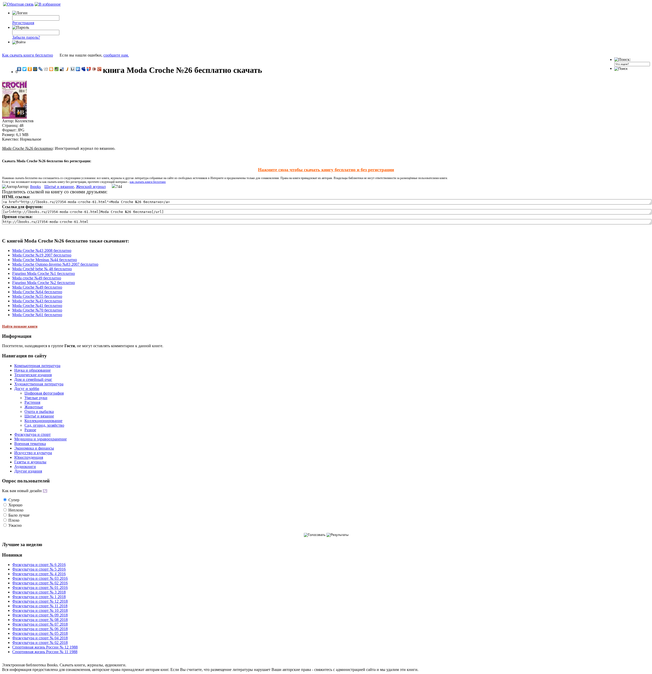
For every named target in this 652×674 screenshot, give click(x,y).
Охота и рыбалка (39, 411)
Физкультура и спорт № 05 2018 (40, 633)
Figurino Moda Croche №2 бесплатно (43, 282)
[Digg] (46, 69)
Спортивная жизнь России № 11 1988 (44, 652)
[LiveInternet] (72, 69)
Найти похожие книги (19, 326)
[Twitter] (24, 69)
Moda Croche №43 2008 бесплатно (41, 250)
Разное (30, 430)
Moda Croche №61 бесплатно (37, 315)
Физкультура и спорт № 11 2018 (39, 606)
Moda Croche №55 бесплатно (37, 296)
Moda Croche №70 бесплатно (37, 310)
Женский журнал (91, 186)
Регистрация (23, 23)
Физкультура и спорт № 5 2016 (39, 569)
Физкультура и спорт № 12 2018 (40, 601)
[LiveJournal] (40, 69)
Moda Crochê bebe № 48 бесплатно (42, 269)
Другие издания (28, 471)
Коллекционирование (43, 421)
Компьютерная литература (37, 365)
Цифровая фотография (44, 393)
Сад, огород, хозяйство (44, 425)
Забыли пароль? (26, 37)
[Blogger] (51, 69)
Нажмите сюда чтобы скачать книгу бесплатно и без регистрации (326, 169)
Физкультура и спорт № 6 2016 (39, 564)
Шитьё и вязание (59, 186)
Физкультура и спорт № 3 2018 (39, 592)
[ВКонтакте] (19, 69)
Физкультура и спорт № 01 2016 (40, 587)
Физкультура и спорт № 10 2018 (40, 610)
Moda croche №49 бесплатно (36, 278)
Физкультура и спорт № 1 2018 (39, 597)
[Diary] (94, 69)
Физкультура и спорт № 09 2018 (40, 615)
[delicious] (62, 69)
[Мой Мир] (35, 69)
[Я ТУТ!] (88, 69)
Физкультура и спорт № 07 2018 (40, 624)
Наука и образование (32, 370)
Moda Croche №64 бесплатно (37, 292)
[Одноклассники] (30, 69)
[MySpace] (83, 69)
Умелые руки (35, 398)
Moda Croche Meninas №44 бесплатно (44, 260)
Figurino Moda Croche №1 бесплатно (43, 273)
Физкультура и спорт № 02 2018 (40, 642)
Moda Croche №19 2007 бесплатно (41, 255)
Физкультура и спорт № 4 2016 (39, 574)
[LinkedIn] (78, 69)
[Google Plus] (99, 69)
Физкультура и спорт (32, 434)
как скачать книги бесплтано (148, 182)
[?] (45, 491)
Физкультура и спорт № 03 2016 (40, 578)
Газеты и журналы (30, 462)
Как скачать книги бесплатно (27, 55)
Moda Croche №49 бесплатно (37, 287)
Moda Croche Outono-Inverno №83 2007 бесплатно (55, 264)
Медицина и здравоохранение (40, 439)
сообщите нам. (116, 55)
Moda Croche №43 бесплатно (37, 301)
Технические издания (33, 375)
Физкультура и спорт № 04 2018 (40, 638)
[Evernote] (56, 69)
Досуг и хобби (26, 388)
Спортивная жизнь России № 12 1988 (45, 647)
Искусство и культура (33, 453)
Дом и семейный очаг (33, 379)
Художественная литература (38, 384)
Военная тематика (30, 443)
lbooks (35, 186)
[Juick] (67, 69)
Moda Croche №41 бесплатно (37, 305)
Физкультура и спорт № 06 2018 (40, 629)
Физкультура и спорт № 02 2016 (40, 583)
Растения (32, 402)
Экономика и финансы (34, 448)
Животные (33, 407)
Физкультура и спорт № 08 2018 (40, 619)
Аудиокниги (25, 466)
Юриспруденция (28, 457)
